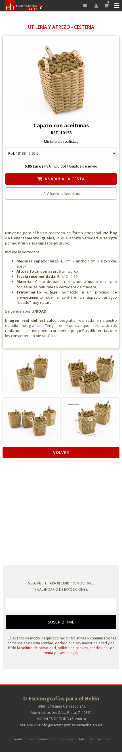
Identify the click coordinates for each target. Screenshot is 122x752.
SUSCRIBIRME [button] (61, 622)
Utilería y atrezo (49, 27)
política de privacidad (38, 647)
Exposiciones (100, 739)
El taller (81, 739)
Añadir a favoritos (63, 193)
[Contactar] (83, 5)
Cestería (84, 27)
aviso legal (68, 652)
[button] (115, 5)
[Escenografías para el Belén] (23, 5)
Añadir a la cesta (63, 179)
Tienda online (22, 739)
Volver (61, 452)
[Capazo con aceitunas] (61, 80)
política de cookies (73, 647)
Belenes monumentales (54, 739)
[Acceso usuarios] (94, 5)
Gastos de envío (83, 166)
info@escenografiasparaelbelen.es (71, 724)
